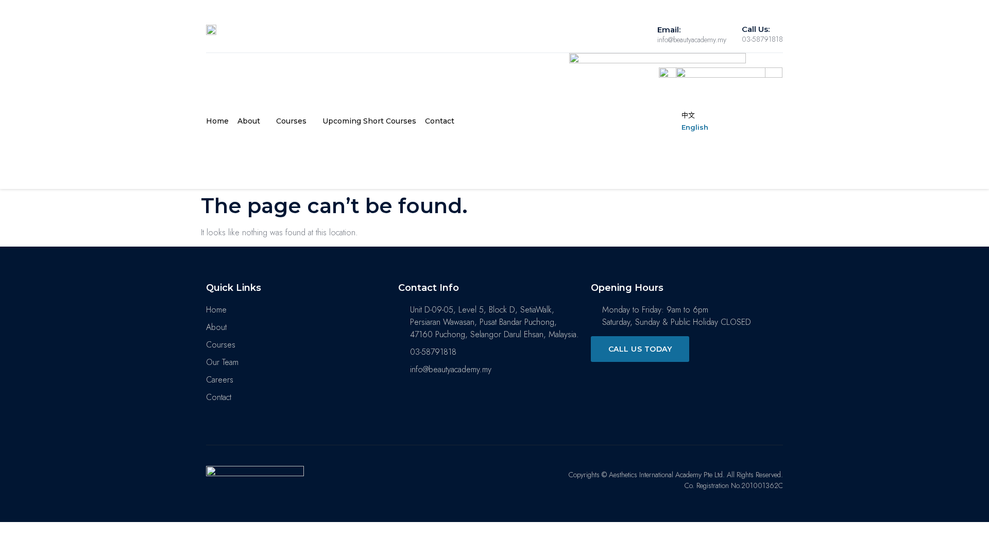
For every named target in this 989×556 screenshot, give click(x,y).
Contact (439, 121)
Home (217, 121)
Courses (291, 121)
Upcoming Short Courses (369, 121)
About (248, 121)
